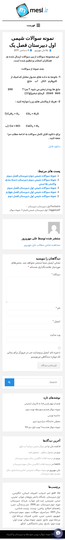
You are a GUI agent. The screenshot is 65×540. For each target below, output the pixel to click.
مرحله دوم (55, 519)
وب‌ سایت (55, 334)
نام (58, 308)
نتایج (45, 519)
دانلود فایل (54, 146)
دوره (58, 504)
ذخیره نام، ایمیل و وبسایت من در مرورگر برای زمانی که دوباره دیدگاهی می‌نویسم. (33, 354)
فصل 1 (24, 210)
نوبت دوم (55, 523)
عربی (41, 515)
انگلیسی (17, 493)
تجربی (15, 496)
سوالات (35, 512)
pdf (58, 210)
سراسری (44, 512)
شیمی (31, 210)
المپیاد (34, 493)
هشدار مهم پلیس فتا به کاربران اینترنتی (42, 403)
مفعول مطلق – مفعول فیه (41, 452)
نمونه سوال (15, 210)
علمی (35, 515)
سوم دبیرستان (17, 512)
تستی (57, 500)
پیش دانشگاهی (35, 523)
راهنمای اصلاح (52, 508)
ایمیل (56, 321)
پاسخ (47, 523)
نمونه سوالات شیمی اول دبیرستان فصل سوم (31, 187)
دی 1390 (34, 504)
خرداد (24, 500)
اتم (48, 493)
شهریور (56, 515)
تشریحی (49, 500)
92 (58, 493)
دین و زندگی (23, 504)
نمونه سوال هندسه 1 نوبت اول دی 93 (42, 427)
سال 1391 (55, 512)
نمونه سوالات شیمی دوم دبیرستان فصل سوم (31, 175)
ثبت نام (40, 500)
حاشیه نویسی (54, 415)
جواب (32, 500)
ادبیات (42, 493)
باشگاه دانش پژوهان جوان (32, 496)
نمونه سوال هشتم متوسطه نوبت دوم (43, 409)
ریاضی (41, 508)
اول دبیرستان (44, 206)
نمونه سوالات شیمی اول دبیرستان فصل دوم (32, 196)
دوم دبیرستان (47, 504)
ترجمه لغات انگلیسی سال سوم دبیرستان (34, 458)
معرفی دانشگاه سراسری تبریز (46, 421)
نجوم (39, 519)
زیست (33, 508)
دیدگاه (56, 274)
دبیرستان (32, 206)
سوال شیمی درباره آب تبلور (31, 446)
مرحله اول (17, 515)
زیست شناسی (22, 508)
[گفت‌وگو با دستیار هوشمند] (58, 533)
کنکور (23, 523)
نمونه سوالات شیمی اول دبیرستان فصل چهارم (31, 192)
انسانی (26, 493)
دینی (13, 504)
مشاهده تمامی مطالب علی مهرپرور (42, 244)
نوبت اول (17, 519)
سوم (27, 512)
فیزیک (28, 515)
